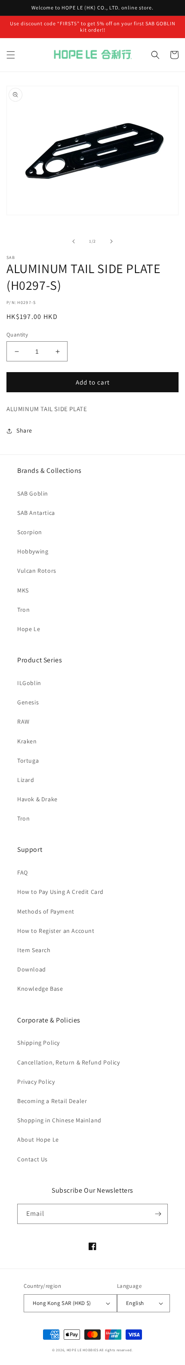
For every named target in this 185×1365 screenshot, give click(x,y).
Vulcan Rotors (36, 570)
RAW (23, 721)
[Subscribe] (157, 1214)
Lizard (25, 780)
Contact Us (32, 1159)
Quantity (17, 334)
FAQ (22, 872)
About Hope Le (38, 1139)
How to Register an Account (56, 931)
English (135, 1303)
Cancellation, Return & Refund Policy (68, 1062)
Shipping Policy (38, 1042)
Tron (23, 609)
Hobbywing (32, 551)
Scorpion (29, 532)
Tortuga (28, 760)
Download (31, 969)
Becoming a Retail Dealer (52, 1101)
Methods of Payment (45, 911)
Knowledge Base (40, 988)
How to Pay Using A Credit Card (60, 892)
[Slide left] (73, 241)
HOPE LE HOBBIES (83, 1349)
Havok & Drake (37, 799)
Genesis (28, 702)
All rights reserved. (116, 1349)
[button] (10, 54)
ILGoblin (29, 683)
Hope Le (28, 629)
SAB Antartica (36, 513)
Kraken (27, 741)
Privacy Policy (36, 1081)
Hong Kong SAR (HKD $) (62, 1303)
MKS (23, 590)
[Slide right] (111, 241)
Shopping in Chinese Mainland (59, 1120)
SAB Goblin (32, 493)
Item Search (34, 950)
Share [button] (24, 430)
